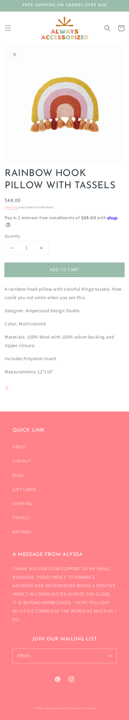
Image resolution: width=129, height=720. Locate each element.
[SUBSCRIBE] (109, 656)
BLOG (18, 475)
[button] (8, 28)
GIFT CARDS (24, 489)
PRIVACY (21, 518)
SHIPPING (22, 503)
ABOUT (19, 447)
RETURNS (22, 532)
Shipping (11, 207)
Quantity (12, 236)
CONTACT (22, 461)
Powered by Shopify (83, 708)
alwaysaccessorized (56, 708)
